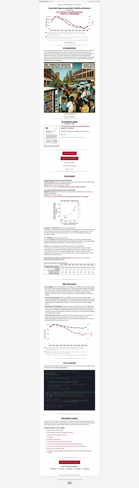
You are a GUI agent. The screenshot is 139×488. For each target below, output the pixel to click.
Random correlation (69, 153)
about (89, 1)
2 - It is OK (61, 468)
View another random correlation (69, 462)
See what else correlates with (65, 187)
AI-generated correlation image (55, 448)
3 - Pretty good (69, 468)
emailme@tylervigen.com (72, 479)
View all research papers (69, 166)
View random (77, 4)
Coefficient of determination (59, 238)
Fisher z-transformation (83, 258)
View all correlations (69, 162)
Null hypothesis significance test (74, 246)
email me (93, 1)
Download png (68, 42)
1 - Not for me (53, 468)
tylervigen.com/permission (81, 424)
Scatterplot (50, 437)
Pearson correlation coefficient (66, 228)
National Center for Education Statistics (59, 185)
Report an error (69, 169)
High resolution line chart (54, 430)
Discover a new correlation (69, 158)
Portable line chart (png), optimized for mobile (59, 441)
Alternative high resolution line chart (57, 435)
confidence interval (65, 258)
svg (74, 42)
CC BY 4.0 (69, 484)
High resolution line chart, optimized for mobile (60, 432)
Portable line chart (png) (53, 439)
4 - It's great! (78, 468)
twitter (80, 479)
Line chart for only (64, 444)
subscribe (98, 1)
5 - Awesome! (86, 468)
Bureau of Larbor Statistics (55, 195)
